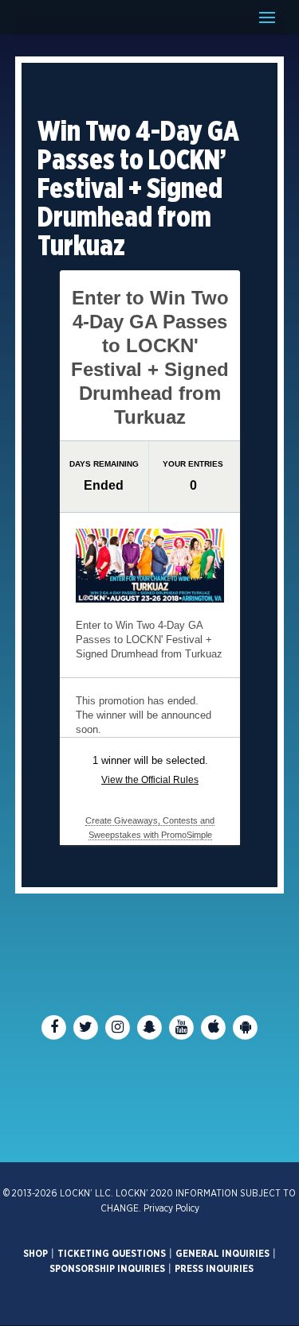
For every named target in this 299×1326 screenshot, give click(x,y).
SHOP (35, 1253)
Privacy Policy (171, 1208)
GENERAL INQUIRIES (222, 1253)
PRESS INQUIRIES (214, 1269)
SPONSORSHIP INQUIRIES (107, 1269)
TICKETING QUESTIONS (111, 1253)
